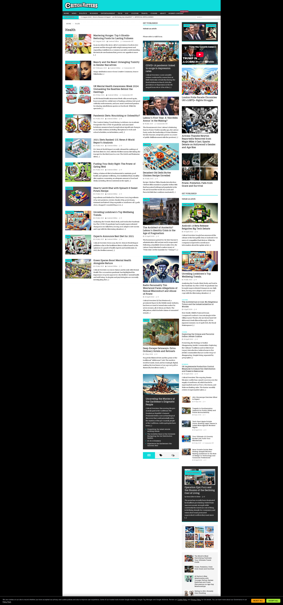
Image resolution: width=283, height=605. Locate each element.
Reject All (258, 601)
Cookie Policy (182, 599)
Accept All (273, 601)
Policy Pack (7, 602)
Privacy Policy (196, 599)
